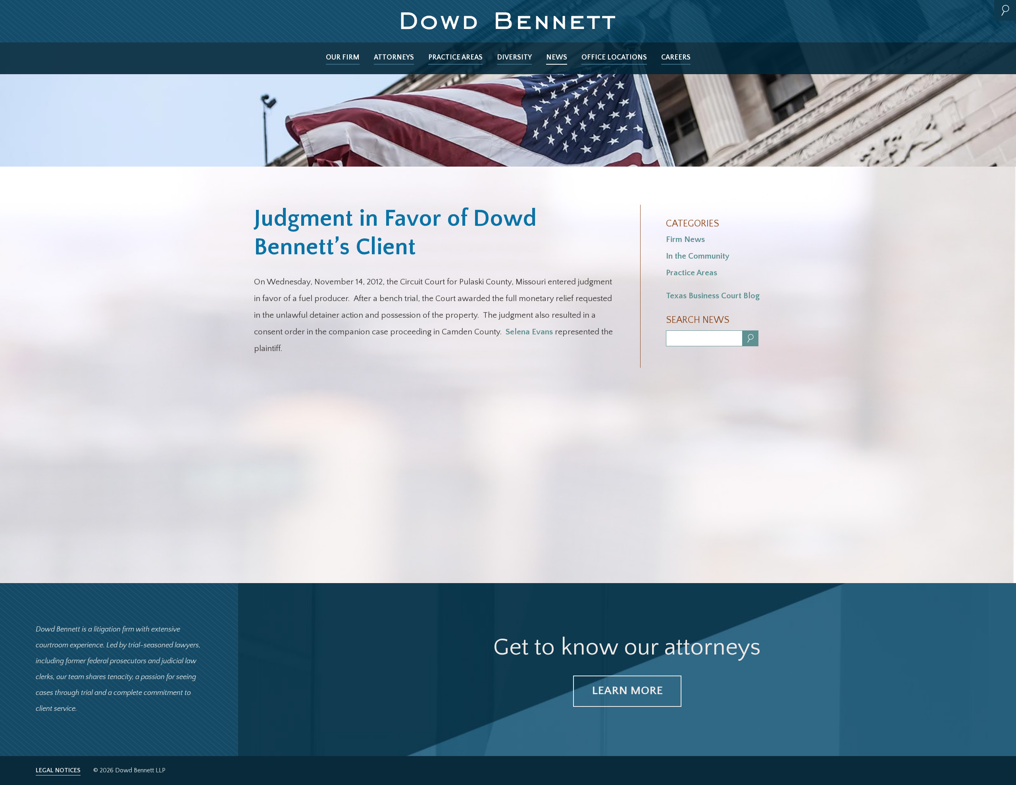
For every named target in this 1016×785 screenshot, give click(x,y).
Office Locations (614, 57)
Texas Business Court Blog (713, 295)
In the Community (697, 256)
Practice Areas (455, 57)
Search (1005, 10)
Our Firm (343, 57)
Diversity (514, 57)
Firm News (685, 239)
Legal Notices (58, 770)
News (556, 57)
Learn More (627, 690)
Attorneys (394, 57)
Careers (676, 57)
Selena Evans (529, 331)
